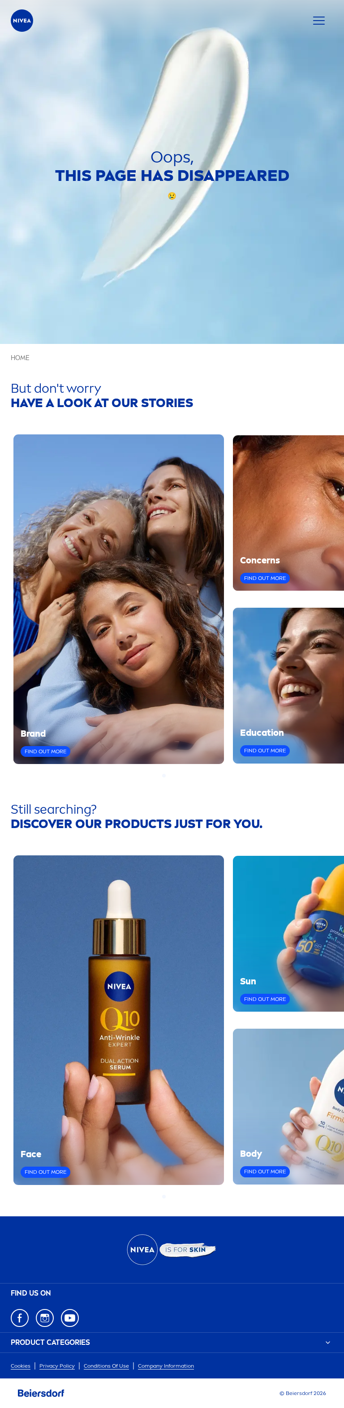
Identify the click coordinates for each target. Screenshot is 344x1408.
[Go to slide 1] (164, 775)
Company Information (166, 1366)
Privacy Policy (57, 1366)
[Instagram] (45, 1318)
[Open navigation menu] (319, 20)
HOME (20, 358)
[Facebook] (20, 1318)
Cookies (20, 1366)
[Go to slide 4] (180, 775)
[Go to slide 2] (169, 775)
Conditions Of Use (106, 1366)
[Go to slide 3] (174, 775)
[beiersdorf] (41, 1393)
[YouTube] (70, 1318)
